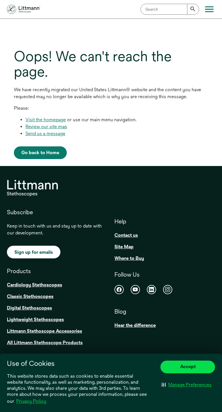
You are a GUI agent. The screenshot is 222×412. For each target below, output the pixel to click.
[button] (186, 384)
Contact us (126, 235)
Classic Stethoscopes (30, 296)
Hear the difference (135, 325)
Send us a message (45, 133)
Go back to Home (40, 152)
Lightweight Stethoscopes (35, 319)
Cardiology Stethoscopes (34, 285)
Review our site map (46, 126)
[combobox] (170, 9)
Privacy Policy (31, 401)
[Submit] (193, 9)
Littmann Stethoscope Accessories (44, 331)
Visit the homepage (45, 119)
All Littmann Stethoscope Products (45, 342)
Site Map (124, 246)
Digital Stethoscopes (29, 308)
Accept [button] (188, 366)
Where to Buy (129, 258)
